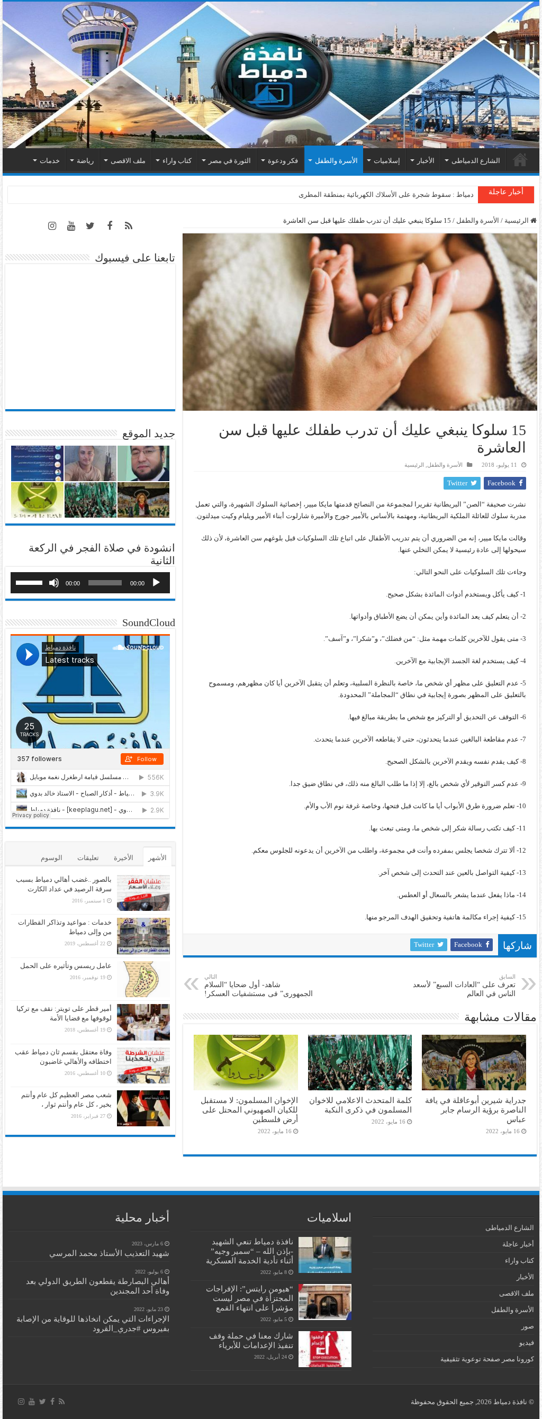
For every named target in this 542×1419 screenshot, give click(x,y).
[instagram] (52, 226)
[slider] (31, 581)
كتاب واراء (177, 161)
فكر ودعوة (283, 161)
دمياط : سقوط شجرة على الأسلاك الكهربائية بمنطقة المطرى (386, 194)
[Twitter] (90, 226)
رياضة (85, 161)
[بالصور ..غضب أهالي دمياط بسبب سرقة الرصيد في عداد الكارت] (143, 893)
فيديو (526, 1342)
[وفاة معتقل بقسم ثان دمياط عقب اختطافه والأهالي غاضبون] (143, 1065)
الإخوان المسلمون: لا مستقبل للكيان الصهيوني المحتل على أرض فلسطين (249, 1110)
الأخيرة (123, 858)
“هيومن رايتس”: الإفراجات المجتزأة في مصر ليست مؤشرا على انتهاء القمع (249, 1298)
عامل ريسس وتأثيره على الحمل (66, 966)
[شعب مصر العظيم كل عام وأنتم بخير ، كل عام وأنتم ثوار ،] (143, 1108)
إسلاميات (387, 161)
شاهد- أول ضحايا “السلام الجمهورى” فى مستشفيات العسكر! (258, 985)
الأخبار (426, 161)
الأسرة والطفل (336, 161)
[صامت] (54, 582)
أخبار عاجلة (518, 1244)
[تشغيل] (156, 582)
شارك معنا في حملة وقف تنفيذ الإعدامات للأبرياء (251, 1340)
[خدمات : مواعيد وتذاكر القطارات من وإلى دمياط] (143, 936)
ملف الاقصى (128, 161)
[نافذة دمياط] (271, 75)
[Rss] (128, 226)
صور (527, 1326)
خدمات (50, 161)
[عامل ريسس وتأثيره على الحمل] (143, 979)
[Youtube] (71, 226)
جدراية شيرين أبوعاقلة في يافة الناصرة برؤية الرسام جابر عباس (475, 1110)
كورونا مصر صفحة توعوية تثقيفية (487, 1359)
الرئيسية (520, 159)
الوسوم (51, 858)
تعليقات (88, 858)
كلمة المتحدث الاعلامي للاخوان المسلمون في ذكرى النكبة (360, 1105)
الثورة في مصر (230, 161)
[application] (90, 582)
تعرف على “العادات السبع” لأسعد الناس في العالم (464, 985)
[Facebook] (109, 226)
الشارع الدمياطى (475, 161)
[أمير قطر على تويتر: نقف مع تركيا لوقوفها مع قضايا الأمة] (143, 1022)
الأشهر (157, 858)
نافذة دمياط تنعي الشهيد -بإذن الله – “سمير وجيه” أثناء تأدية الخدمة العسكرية (249, 1251)
